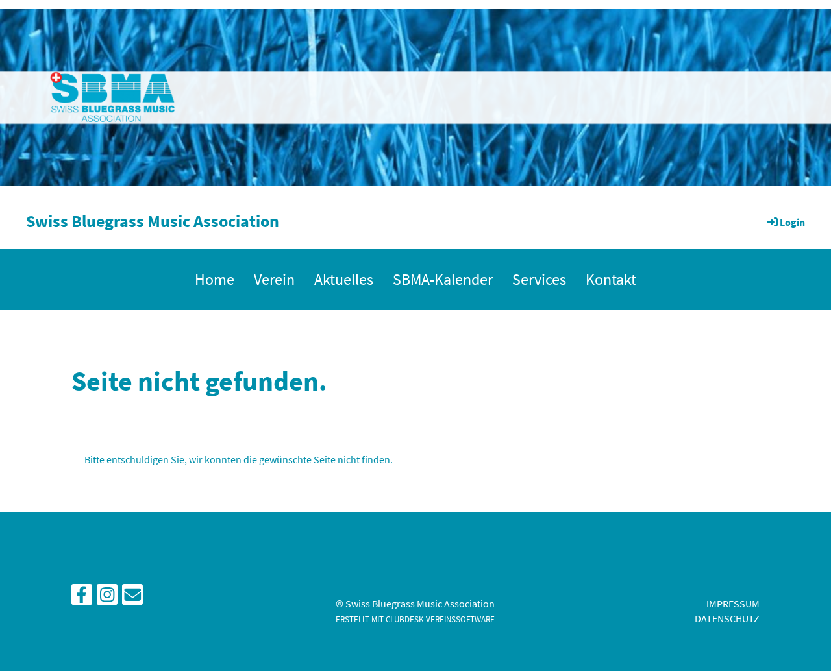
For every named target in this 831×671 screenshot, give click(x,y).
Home (214, 279)
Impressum (733, 603)
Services (539, 279)
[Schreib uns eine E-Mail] (132, 598)
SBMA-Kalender (443, 279)
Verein (274, 279)
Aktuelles (343, 279)
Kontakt (611, 279)
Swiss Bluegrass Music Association (152, 221)
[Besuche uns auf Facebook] (81, 598)
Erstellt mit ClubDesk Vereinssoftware (415, 619)
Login (792, 221)
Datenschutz (727, 618)
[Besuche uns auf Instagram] (107, 598)
